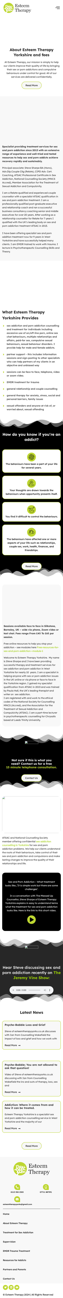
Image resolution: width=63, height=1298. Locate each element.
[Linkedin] (11, 1287)
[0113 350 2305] (17, 1187)
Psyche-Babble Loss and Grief (25, 1025)
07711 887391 (46, 1192)
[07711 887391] (46, 1187)
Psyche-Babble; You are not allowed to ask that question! (31, 1066)
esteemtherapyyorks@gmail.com (17, 1204)
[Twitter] (5, 1287)
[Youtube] (16, 1287)
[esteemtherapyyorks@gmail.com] (17, 1199)
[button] (57, 7)
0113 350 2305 (17, 1192)
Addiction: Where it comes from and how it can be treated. (29, 1106)
